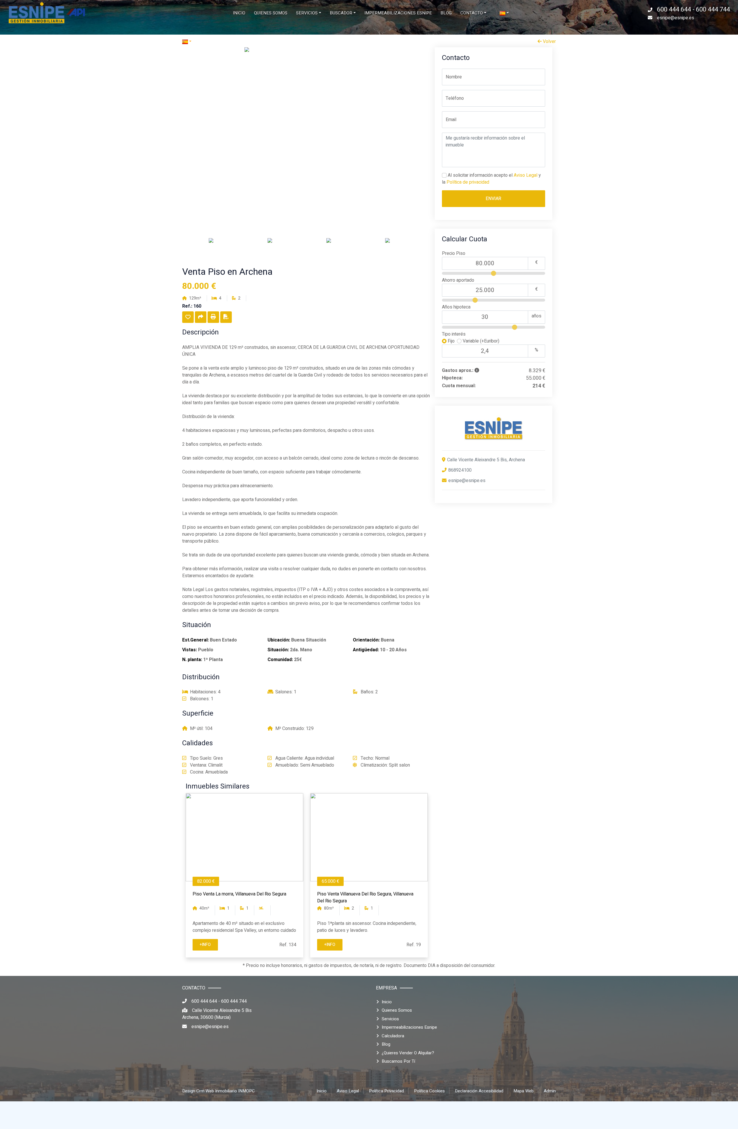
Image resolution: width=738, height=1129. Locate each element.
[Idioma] (275, 41)
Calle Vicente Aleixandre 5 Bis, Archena (486, 459)
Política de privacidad (468, 182)
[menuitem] (504, 13)
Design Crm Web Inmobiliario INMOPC (218, 1091)
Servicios (390, 1019)
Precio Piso (453, 253)
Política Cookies (429, 1091)
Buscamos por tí (398, 1061)
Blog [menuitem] (446, 13)
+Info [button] (205, 945)
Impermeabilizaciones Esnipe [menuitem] (398, 13)
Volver (549, 41)
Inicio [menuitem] (239, 13)
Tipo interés (454, 334)
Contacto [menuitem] (471, 13)
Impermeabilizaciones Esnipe (409, 1027)
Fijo (452, 341)
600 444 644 (204, 1001)
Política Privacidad (386, 1091)
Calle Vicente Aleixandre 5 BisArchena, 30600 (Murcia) (217, 1014)
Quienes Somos (397, 1010)
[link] (46, 13)
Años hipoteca (456, 307)
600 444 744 (234, 1001)
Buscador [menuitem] (341, 13)
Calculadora (393, 1036)
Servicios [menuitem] (307, 13)
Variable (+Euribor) (480, 341)
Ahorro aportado (458, 280)
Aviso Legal (525, 175)
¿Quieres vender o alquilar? (408, 1053)
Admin (550, 1091)
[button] (188, 317)
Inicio (387, 1002)
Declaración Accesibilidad (479, 1091)
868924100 (460, 470)
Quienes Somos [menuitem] (270, 13)
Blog (386, 1044)
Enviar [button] (493, 198)
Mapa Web (523, 1091)
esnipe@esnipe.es (675, 17)
